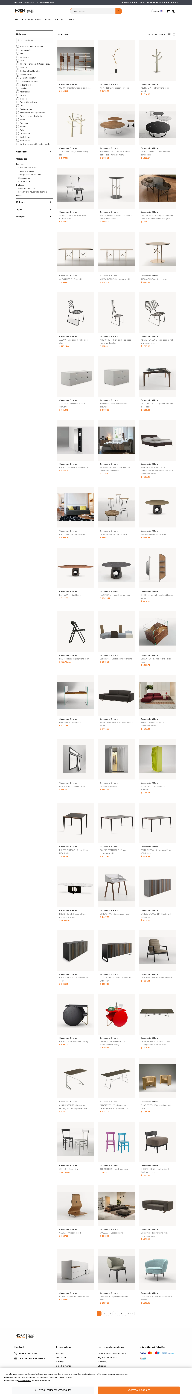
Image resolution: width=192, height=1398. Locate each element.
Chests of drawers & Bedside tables (35, 64)
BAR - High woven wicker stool (113, 534)
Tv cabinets (25, 134)
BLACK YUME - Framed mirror (72, 786)
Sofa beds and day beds (31, 116)
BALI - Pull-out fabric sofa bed (72, 534)
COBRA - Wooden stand (70, 1233)
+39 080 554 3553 (46, 2)
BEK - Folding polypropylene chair (74, 659)
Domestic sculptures (28, 78)
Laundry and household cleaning (32, 192)
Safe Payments (63, 1366)
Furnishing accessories (29, 81)
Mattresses (25, 92)
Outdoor (47, 19)
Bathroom (29, 19)
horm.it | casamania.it (25, 2)
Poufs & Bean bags (28, 102)
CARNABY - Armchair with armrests (156, 978)
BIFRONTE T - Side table (70, 722)
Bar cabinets (25, 50)
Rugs (22, 106)
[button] (159, 34)
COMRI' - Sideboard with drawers (74, 1296)
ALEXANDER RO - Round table (154, 279)
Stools (23, 126)
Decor (71, 19)
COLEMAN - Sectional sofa (111, 1233)
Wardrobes (25, 140)
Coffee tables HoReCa (30, 71)
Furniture (19, 19)
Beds (22, 53)
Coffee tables (26, 74)
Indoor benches (26, 85)
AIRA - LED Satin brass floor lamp (114, 88)
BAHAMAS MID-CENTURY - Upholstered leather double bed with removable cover (157, 470)
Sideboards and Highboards (32, 113)
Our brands (61, 1357)
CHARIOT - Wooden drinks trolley (73, 1041)
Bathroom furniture (26, 188)
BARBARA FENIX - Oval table (153, 534)
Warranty (102, 1362)
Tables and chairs (26, 171)
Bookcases (25, 57)
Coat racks (25, 67)
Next (129, 1313)
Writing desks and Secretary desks (35, 144)
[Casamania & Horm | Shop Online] (24, 11)
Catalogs (60, 1362)
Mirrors (23, 95)
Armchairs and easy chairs (31, 46)
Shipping (102, 1366)
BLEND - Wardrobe (108, 786)
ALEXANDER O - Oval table (71, 279)
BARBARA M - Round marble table (115, 595)
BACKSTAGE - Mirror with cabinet (74, 467)
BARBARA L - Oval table (70, 595)
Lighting (38, 19)
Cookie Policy (24, 1380)
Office (55, 19)
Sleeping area (24, 178)
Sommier (24, 123)
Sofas (22, 120)
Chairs (23, 60)
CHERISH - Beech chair (69, 1169)
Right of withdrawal (107, 1357)
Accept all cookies (138, 1390)
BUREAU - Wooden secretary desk (115, 914)
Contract (64, 19)
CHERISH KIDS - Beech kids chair (114, 1169)
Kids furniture (24, 181)
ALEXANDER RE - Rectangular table (115, 279)
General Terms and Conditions (112, 1353)
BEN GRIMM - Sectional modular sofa (116, 659)
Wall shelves (25, 137)
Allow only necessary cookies (53, 1390)
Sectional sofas (26, 109)
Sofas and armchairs (27, 167)
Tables (23, 130)
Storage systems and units (30, 174)
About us (60, 1353)
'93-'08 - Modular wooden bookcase (75, 88)
